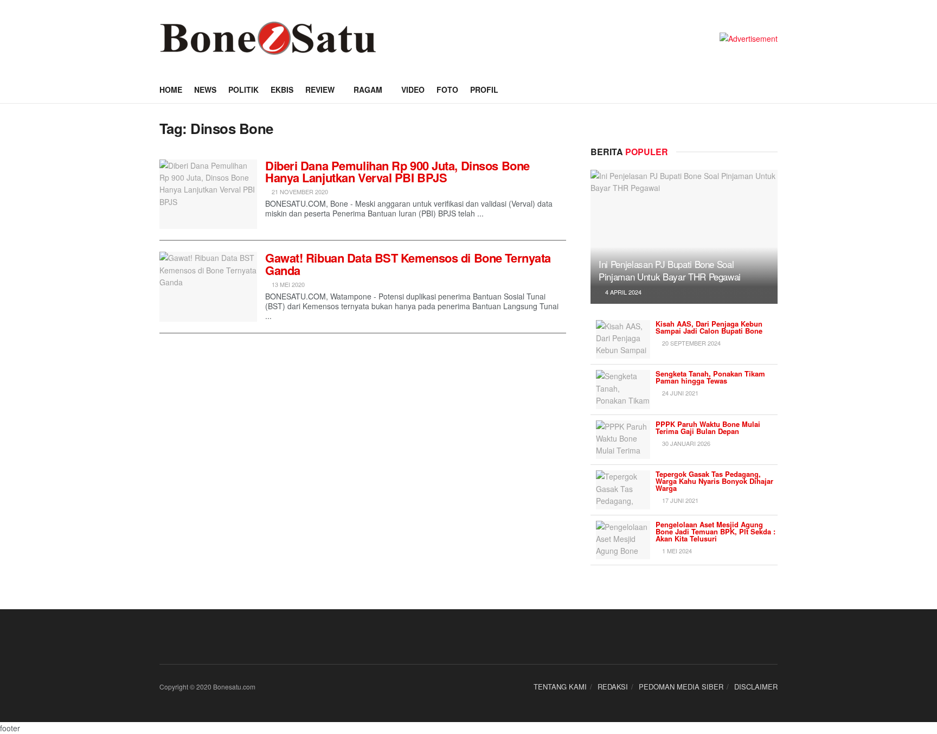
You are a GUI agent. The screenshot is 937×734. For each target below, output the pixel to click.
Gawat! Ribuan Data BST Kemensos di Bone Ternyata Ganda (408, 263)
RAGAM (368, 89)
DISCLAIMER (756, 686)
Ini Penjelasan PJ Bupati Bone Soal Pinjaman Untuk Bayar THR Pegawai (670, 270)
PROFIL (484, 89)
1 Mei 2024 (676, 550)
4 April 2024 (622, 292)
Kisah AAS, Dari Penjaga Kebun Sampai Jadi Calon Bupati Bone (709, 327)
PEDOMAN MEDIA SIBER (681, 686)
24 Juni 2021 (679, 392)
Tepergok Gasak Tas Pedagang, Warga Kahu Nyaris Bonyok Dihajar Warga (714, 481)
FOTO (447, 89)
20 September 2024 (690, 343)
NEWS (205, 89)
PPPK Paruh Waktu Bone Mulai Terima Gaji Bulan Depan (708, 427)
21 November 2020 (299, 191)
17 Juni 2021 (679, 500)
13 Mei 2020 (287, 284)
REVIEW (320, 89)
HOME (170, 89)
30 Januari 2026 (685, 443)
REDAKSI (613, 686)
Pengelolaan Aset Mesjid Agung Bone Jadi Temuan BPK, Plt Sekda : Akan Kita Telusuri (715, 531)
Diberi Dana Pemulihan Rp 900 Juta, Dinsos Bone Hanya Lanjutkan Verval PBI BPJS (397, 171)
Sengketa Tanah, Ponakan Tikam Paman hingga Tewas (710, 377)
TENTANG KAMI (560, 686)
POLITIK (243, 89)
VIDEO (413, 89)
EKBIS (282, 89)
